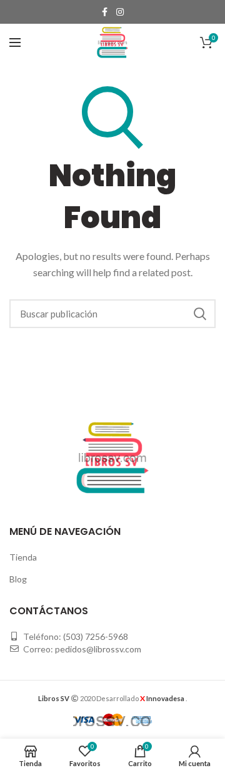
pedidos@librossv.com (98, 649)
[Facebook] (105, 12)
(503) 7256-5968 (95, 636)
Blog (18, 579)
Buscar (200, 313)
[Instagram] (120, 12)
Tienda (23, 557)
